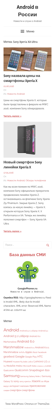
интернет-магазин (19, 386)
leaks (25, 362)
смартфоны (28, 390)
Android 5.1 (43, 331)
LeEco (30, 362)
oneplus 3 (40, 366)
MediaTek (10, 366)
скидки (6, 390)
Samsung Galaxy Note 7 (30, 376)
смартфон (15, 390)
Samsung (12, 376)
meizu (19, 365)
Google (19, 356)
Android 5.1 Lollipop (16, 336)
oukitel (48, 366)
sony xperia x (25, 381)
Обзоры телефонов (36, 180)
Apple (28, 352)
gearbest (9, 356)
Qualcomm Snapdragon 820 (32, 370)
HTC (40, 356)
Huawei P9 (18, 362)
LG (45, 361)
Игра (46, 381)
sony (16, 381)
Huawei (8, 361)
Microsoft (27, 366)
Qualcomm (9, 370)
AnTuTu (22, 352)
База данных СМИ (27, 254)
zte (42, 381)
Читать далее (11, 116)
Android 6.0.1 (29, 348)
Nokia (34, 366)
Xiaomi (36, 381)
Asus (35, 352)
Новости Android (16, 94)
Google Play (31, 356)
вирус (6, 386)
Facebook (42, 352)
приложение (37, 385)
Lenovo (38, 361)
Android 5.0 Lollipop (29, 331)
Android (11, 329)
